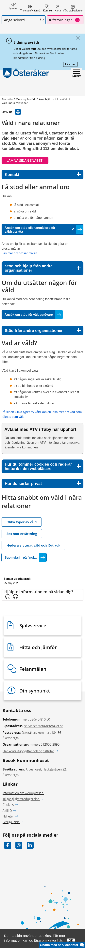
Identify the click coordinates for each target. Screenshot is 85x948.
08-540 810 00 (40, 719)
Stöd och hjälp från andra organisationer (29, 268)
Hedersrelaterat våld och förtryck (33, 545)
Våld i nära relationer (15, 102)
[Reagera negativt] (7, 597)
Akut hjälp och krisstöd (53, 99)
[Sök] (42, 19)
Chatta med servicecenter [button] (60, 945)
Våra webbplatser (73, 10)
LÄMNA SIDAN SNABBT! (25, 160)
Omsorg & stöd (26, 99)
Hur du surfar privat (23, 483)
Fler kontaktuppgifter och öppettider (28, 751)
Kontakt (12, 174)
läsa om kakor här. (48, 940)
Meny (76, 76)
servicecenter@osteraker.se (43, 726)
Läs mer (71, 64)
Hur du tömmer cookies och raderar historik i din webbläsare (38, 466)
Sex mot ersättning (22, 533)
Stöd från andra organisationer (34, 330)
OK (71, 940)
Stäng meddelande (77, 38)
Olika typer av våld (22, 522)
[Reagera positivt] (15, 597)
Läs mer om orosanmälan (19, 253)
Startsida (7, 99)
